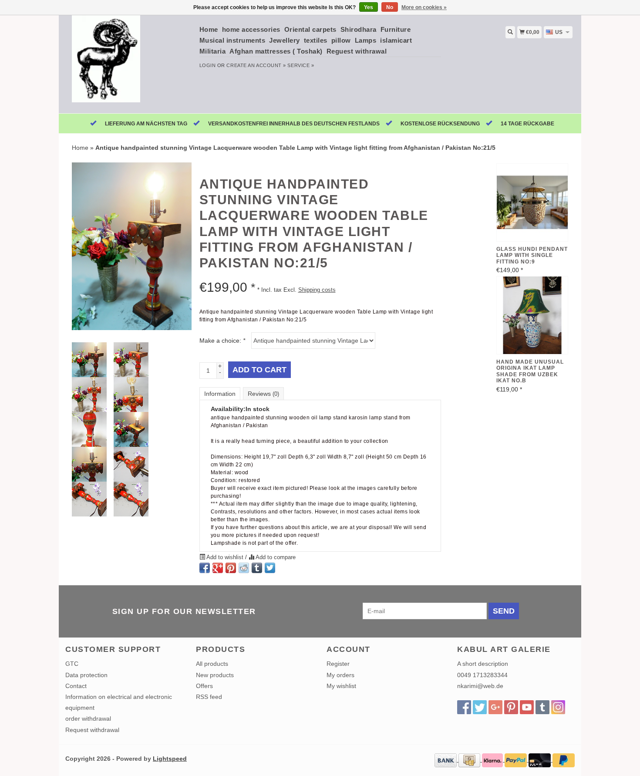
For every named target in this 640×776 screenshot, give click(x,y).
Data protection (86, 674)
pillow (341, 40)
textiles (315, 40)
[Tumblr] (542, 707)
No (389, 7)
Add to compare (275, 557)
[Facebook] (464, 707)
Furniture (396, 29)
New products (215, 674)
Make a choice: (222, 340)
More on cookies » (424, 7)
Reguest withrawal (357, 51)
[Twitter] (480, 707)
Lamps (366, 40)
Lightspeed (170, 758)
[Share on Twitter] (270, 568)
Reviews (263, 393)
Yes (368, 7)
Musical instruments (232, 40)
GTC (71, 663)
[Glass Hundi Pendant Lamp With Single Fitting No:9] (532, 202)
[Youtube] (527, 707)
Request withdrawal (92, 729)
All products (212, 663)
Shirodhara (358, 29)
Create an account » (256, 65)
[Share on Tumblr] (257, 568)
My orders (340, 674)
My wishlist (341, 685)
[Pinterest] (511, 707)
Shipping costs (317, 290)
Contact (76, 685)
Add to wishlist (225, 557)
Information (220, 393)
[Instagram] (558, 707)
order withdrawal (88, 718)
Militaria (212, 51)
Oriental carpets (310, 29)
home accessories (251, 29)
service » (300, 65)
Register (338, 663)
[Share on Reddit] (244, 568)
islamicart (396, 40)
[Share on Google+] (217, 568)
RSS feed (209, 696)
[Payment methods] (446, 759)
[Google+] (495, 707)
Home (208, 29)
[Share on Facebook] (204, 568)
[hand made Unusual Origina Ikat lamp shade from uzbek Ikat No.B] (532, 315)
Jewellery (284, 40)
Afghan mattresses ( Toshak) (276, 51)
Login (207, 65)
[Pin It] (231, 568)
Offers (204, 685)
